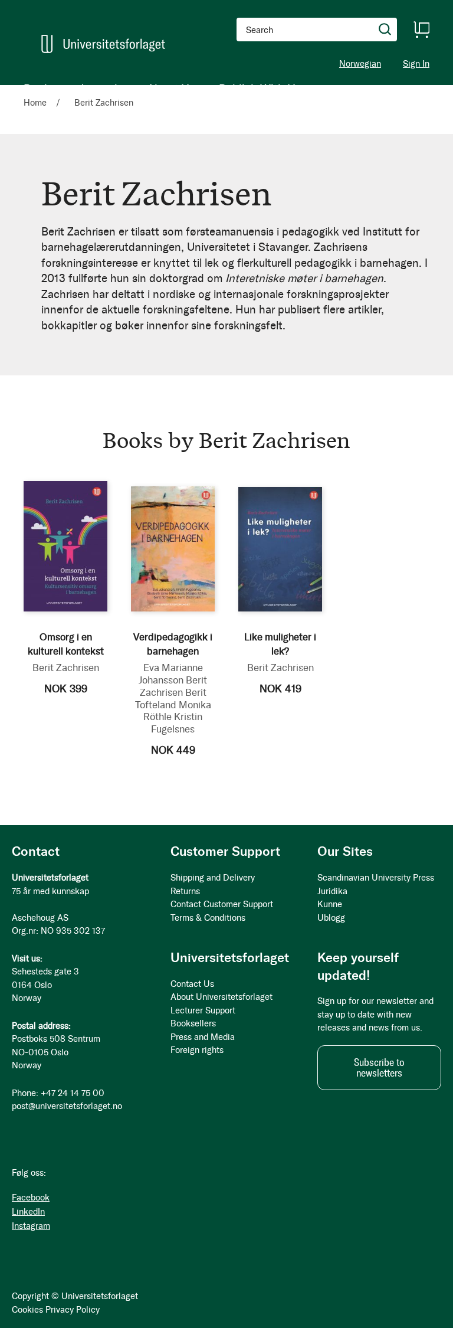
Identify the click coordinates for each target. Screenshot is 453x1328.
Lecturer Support (202, 1010)
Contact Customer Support (221, 904)
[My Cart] (421, 29)
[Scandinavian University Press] (103, 44)
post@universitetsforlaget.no (67, 1106)
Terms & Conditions (207, 917)
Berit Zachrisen (65, 667)
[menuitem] (40, 88)
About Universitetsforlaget (221, 997)
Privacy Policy (72, 1309)
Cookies (27, 1309)
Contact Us (192, 984)
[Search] (385, 29)
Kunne (329, 904)
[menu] (162, 88)
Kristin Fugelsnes (176, 723)
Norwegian (360, 63)
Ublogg (331, 917)
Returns (185, 891)
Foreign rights (197, 1050)
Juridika (332, 891)
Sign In (416, 64)
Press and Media (202, 1037)
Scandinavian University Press (375, 877)
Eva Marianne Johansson (171, 674)
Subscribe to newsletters (379, 1068)
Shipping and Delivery (212, 877)
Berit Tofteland (170, 698)
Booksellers (193, 1023)
